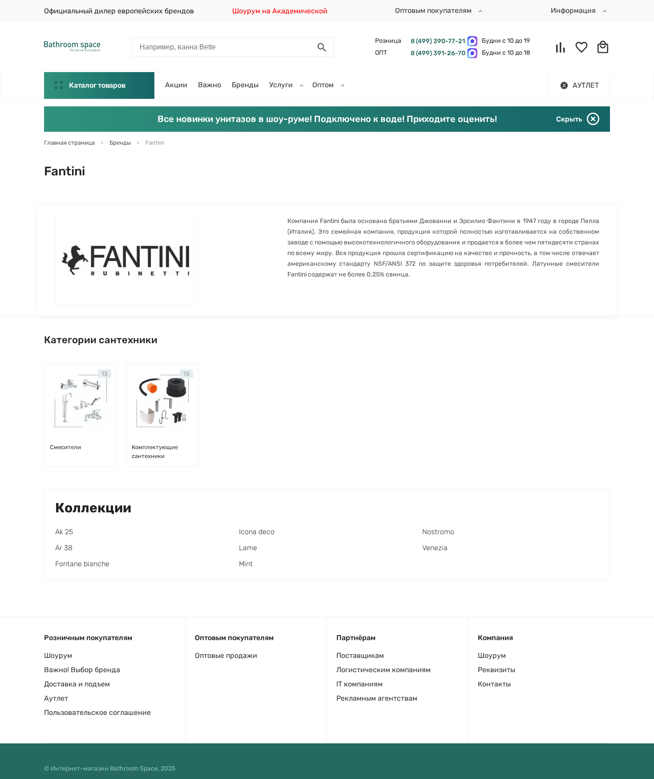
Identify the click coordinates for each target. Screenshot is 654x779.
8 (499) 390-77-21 (437, 41)
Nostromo (438, 531)
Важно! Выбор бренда (82, 669)
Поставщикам (360, 655)
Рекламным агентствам (376, 698)
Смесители (65, 447)
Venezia (435, 548)
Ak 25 (64, 531)
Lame (248, 548)
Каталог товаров (97, 85)
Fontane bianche (82, 564)
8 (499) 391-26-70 (437, 53)
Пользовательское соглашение (97, 712)
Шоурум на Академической (279, 11)
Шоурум (58, 655)
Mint (246, 564)
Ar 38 (64, 548)
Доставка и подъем (77, 684)
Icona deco (257, 531)
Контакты (494, 684)
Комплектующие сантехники (155, 451)
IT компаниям (359, 684)
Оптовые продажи (226, 655)
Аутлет (56, 698)
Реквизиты (496, 669)
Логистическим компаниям (383, 669)
